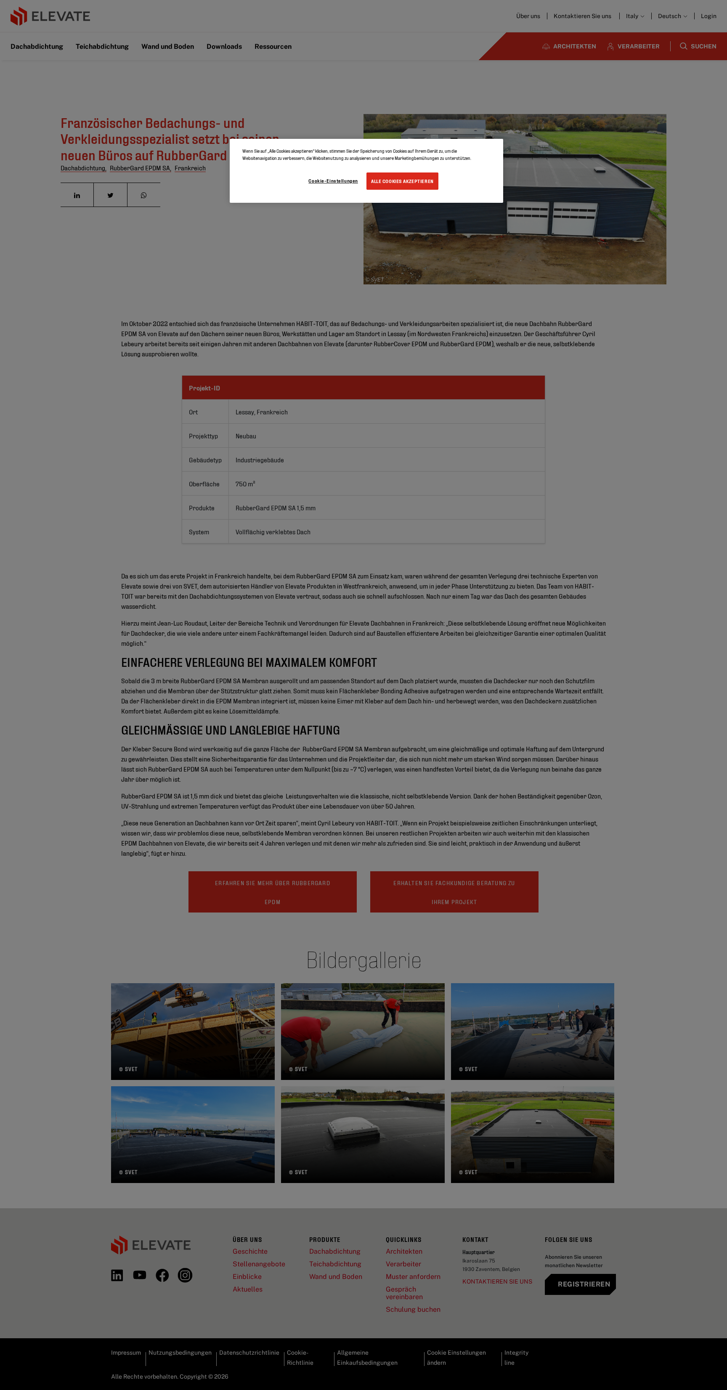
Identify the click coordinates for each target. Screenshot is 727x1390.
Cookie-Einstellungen (333, 180)
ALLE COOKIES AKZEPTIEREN (402, 181)
